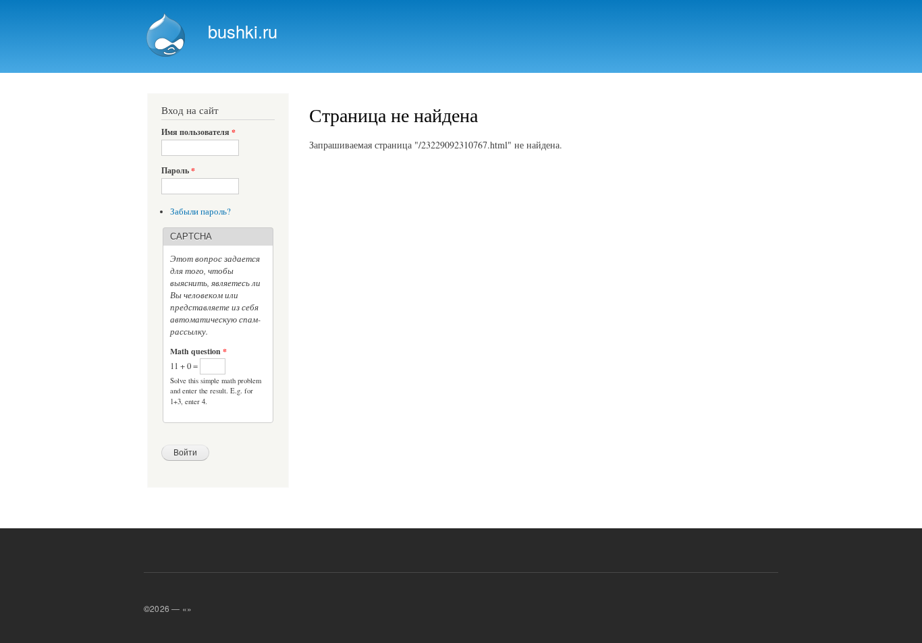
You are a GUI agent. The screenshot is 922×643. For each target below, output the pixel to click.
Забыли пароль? (200, 211)
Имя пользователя (198, 132)
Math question (198, 351)
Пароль (178, 170)
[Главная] (167, 36)
